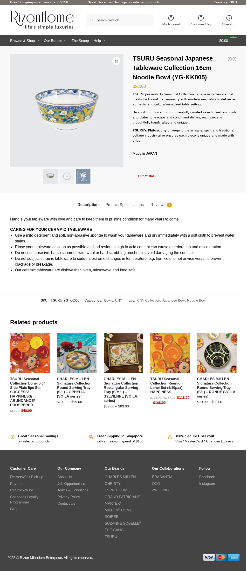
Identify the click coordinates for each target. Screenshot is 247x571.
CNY (118, 300)
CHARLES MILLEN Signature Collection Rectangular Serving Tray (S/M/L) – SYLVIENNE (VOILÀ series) (121, 390)
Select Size (77, 412)
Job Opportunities (71, 484)
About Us (64, 477)
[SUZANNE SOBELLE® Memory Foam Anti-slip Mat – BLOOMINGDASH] (234, 59)
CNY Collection (148, 300)
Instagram (207, 484)
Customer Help (200, 24)
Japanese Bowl (173, 300)
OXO (156, 484)
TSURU (111, 537)
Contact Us (66, 503)
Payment (17, 484)
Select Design (30, 421)
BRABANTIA (162, 477)
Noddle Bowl (196, 300)
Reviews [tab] (160, 205)
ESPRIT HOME (117, 490)
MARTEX (113, 503)
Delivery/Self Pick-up (26, 477)
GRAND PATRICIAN (122, 497)
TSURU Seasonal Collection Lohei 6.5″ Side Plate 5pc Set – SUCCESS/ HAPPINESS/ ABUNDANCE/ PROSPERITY (27, 392)
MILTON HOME (118, 510)
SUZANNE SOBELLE (123, 523)
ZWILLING (160, 490)
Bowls (108, 300)
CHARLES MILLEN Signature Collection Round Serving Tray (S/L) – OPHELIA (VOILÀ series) (74, 387)
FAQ (13, 509)
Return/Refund (21, 490)
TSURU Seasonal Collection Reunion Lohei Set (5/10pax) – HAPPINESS (167, 385)
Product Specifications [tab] (124, 205)
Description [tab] (88, 205)
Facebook (207, 477)
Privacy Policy (68, 497)
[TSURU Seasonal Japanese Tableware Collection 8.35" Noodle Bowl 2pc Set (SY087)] (229, 59)
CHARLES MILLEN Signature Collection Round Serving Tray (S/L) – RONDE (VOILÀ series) (216, 387)
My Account (171, 24)
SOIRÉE (111, 517)
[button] (228, 40)
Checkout (229, 24)
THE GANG (114, 530)
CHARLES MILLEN (120, 477)
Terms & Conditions (72, 490)
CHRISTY (113, 484)
